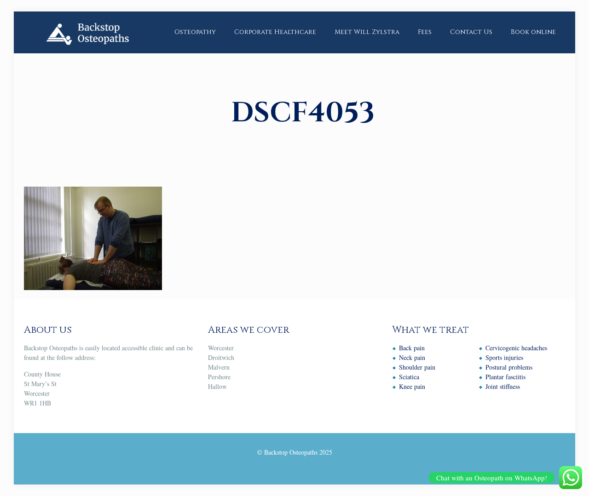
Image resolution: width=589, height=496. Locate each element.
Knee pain (412, 386)
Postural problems (508, 367)
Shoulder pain (417, 367)
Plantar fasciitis (505, 376)
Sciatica (409, 376)
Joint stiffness (502, 386)
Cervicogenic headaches (516, 347)
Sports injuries (504, 357)
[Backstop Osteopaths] (87, 32)
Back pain (412, 347)
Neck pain (412, 357)
